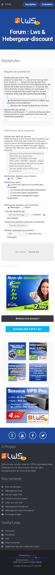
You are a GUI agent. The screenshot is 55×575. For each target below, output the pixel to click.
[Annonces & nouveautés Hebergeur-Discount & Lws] (25, 153)
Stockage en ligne (13, 514)
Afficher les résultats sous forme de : (21, 205)
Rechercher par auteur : (15, 110)
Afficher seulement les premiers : (19, 230)
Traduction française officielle (21, 558)
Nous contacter (12, 542)
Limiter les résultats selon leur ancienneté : (24, 222)
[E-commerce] (25, 171)
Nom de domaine (13, 487)
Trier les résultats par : (15, 211)
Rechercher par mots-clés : (17, 77)
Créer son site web (14, 502)
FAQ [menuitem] (8, 4)
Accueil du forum (9, 54)
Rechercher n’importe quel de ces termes (29, 105)
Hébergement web (13, 491)
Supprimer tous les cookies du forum (22, 546)
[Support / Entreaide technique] (25, 158)
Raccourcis (3, 4)
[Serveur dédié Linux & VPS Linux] (25, 168)
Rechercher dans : (12, 182)
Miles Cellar (42, 558)
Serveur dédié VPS (13, 494)
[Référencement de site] (25, 166)
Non (19, 178)
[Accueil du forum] (27, 21)
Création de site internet (16, 498)
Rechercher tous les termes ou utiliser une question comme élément (28, 101)
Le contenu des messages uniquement (28, 190)
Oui (11, 178)
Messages (15, 207)
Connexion (10, 531)
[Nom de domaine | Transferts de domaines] (25, 163)
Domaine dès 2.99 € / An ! (27, 329)
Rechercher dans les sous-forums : (20, 176)
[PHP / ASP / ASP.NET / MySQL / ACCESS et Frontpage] (25, 161)
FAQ (7, 538)
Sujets (27, 207)
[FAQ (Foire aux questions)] (25, 156)
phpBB (33, 555)
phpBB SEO (34, 560)
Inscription (10, 534)
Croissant (36, 214)
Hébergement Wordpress (16, 506)
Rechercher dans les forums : (18, 136)
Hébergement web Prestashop (19, 510)
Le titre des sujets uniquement (24, 193)
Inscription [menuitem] (30, 4)
